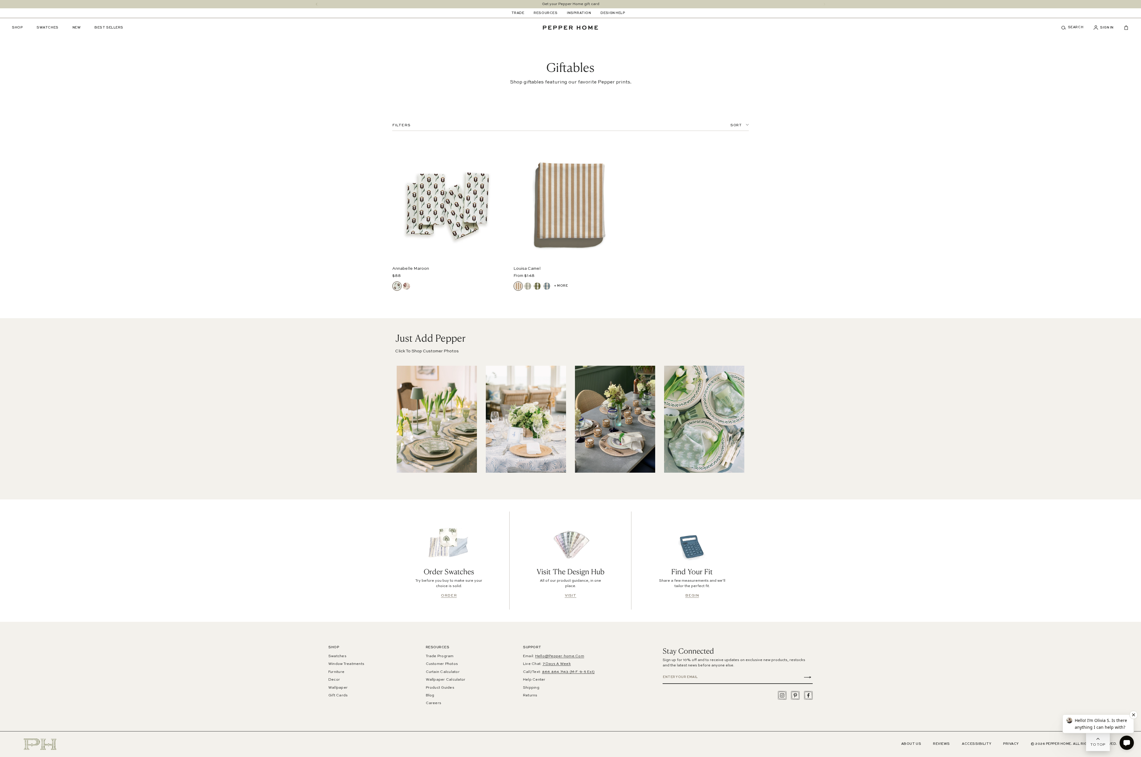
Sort (736, 125)
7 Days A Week (557, 664)
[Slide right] (824, 4)
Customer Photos (442, 664)
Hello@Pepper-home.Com (559, 656)
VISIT (570, 595)
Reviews (941, 744)
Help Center (534, 680)
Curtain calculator (443, 672)
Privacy (1011, 744)
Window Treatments (346, 664)
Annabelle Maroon (410, 268)
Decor (334, 680)
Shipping (531, 688)
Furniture (336, 672)
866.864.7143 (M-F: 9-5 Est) (568, 672)
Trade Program (440, 656)
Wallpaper (338, 688)
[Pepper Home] (570, 28)
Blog (430, 695)
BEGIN (692, 595)
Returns (530, 695)
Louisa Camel (526, 268)
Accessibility (976, 744)
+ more (561, 286)
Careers (434, 703)
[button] (1074, 27)
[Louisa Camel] (518, 286)
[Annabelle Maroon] (397, 286)
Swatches (337, 656)
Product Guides (440, 688)
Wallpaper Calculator (446, 680)
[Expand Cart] (1123, 27)
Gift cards (338, 695)
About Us (911, 744)
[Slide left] (316, 4)
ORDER (449, 595)
